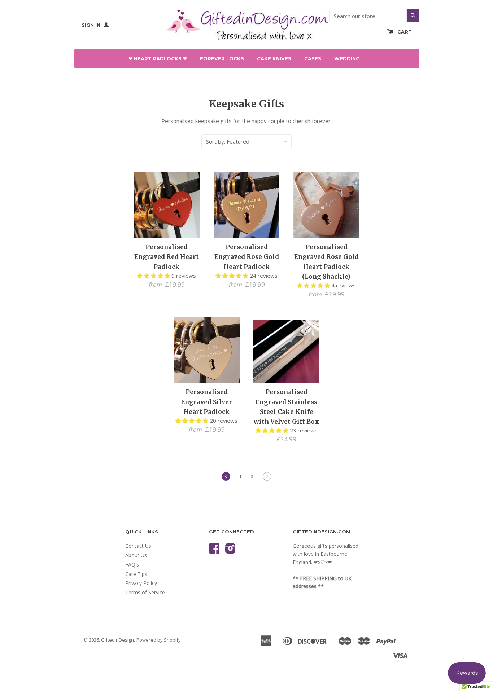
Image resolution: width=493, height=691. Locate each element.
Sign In (92, 25)
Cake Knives (274, 58)
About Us (136, 555)
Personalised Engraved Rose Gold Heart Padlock (246, 256)
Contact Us (138, 545)
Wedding (347, 58)
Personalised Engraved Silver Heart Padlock (206, 401)
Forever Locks (222, 58)
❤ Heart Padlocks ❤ (157, 58)
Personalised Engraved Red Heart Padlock (166, 256)
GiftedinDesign (117, 640)
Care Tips (136, 574)
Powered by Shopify (158, 640)
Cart (404, 32)
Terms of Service (145, 592)
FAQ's (132, 564)
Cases (312, 58)
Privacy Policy (141, 583)
